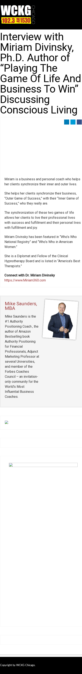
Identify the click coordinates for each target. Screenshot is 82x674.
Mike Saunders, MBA (21, 306)
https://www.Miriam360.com (25, 280)
